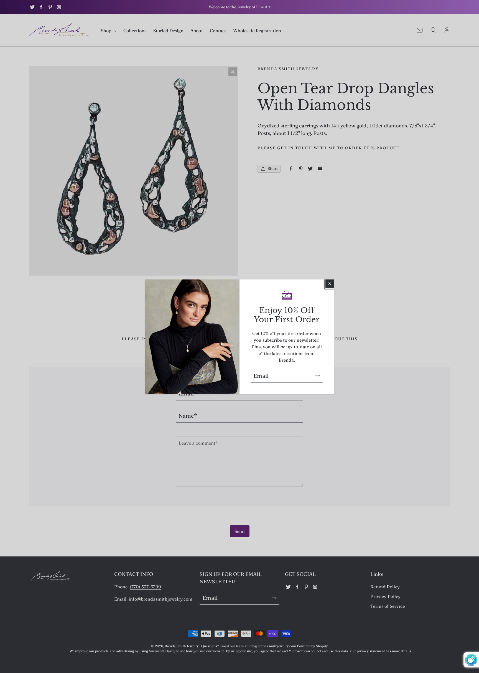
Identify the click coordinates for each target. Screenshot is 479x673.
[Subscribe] (317, 376)
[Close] (329, 283)
